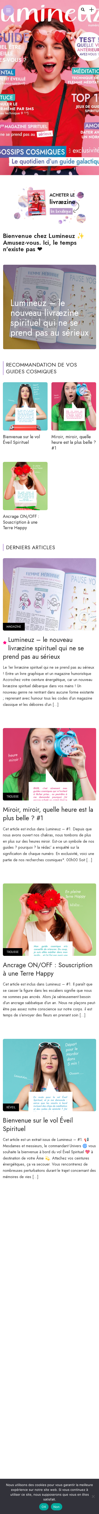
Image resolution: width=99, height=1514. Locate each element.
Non (56, 1507)
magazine (13, 627)
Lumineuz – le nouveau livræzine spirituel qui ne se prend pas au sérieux (49, 317)
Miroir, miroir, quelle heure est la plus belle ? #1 (73, 442)
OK (44, 1507)
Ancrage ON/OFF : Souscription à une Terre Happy (21, 522)
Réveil (10, 1107)
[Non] (93, 1496)
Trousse (12, 796)
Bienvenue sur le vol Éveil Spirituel (21, 439)
